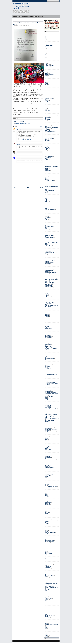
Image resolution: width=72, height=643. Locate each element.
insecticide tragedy (47, 366)
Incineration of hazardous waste (49, 358)
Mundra (46, 437)
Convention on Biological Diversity (49, 190)
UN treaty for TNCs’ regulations (49, 586)
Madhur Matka (19, 129)
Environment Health (47, 281)
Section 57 (46, 524)
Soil (45, 539)
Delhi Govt (46, 219)
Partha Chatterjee (47, 469)
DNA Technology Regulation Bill (49, 237)
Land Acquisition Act (48, 405)
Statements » (34, 16)
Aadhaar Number (47, 76)
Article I (46, 108)
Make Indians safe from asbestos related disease (52, 418)
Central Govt (46, 151)
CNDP (46, 177)
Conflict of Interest (47, 181)
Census (46, 150)
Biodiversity (46, 132)
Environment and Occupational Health (50, 278)
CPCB (46, 207)
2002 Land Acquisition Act (48, 45)
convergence (46, 191)
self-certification (47, 529)
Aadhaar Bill (46, 75)
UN (45, 582)
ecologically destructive (48, 255)
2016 (45, 49)
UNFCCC (46, 591)
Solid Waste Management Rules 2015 (50, 541)
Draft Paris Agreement (48, 251)
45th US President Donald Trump (49, 65)
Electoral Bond (47, 261)
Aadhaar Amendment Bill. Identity (49, 74)
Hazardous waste (47, 335)
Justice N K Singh (47, 390)
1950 (45, 36)
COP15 (46, 200)
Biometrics (46, 139)
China (45, 160)
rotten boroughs (47, 512)
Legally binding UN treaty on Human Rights (51, 408)
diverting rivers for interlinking (49, 235)
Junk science (47, 385)
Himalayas (46, 343)
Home (14, 0)
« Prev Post (14, 187)
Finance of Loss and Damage (49, 302)
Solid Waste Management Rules (49, 540)
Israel (45, 373)
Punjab (46, 494)
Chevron (46, 158)
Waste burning (47, 616)
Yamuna (46, 634)
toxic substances (47, 567)
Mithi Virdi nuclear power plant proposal (50, 431)
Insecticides (46, 367)
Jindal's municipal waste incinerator (50, 382)
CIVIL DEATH (46, 169)
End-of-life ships (47, 271)
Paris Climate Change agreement (49, 467)
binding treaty (47, 129)
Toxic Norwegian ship (48, 566)
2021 (45, 54)
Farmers (46, 297)
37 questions (46, 62)
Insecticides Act (47, 369)
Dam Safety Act (47, 211)
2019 (45, 53)
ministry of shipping (47, 430)
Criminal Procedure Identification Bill (50, 209)
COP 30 (46, 199)
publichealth (46, 493)
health (46, 338)
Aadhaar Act (46, 73)
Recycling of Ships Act (48, 501)
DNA (45, 236)
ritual (45, 511)
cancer (46, 146)
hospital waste (47, 349)
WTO (45, 633)
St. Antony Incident (47, 542)
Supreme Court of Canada (48, 553)
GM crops (46, 325)
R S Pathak (46, 495)
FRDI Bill (46, 304)
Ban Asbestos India (47, 117)
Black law (46, 141)
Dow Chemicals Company (48, 245)
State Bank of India (47, 543)
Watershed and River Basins (49, 622)
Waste (46, 614)
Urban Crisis (46, 599)
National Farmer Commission (49, 441)
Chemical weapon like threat (49, 156)
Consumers (46, 189)
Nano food (46, 439)
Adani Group (46, 81)
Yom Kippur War (47, 635)
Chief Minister (47, 159)
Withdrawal (46, 627)
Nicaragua (46, 450)
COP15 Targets (47, 201)
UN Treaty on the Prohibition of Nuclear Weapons (51, 587)
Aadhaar (46, 72)
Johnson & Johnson (47, 384)
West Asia (46, 623)
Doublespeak (46, 244)
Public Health (46, 492)
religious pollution (47, 504)
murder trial (46, 438)
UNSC (46, 597)
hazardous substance (48, 334)
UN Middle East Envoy (48, 585)
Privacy (46, 485)
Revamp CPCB (47, 506)
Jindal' (46, 381)
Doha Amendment (47, 238)
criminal (46, 208)
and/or (46, 99)
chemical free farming (48, 155)
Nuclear (46, 455)
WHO (45, 626)
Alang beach (46, 92)
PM (45, 477)
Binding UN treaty (47, 130)
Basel (45, 118)
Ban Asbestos (47, 116)
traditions (46, 573)
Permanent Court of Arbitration (49, 473)
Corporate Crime (47, 206)
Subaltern (46, 550)
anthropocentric (47, 100)
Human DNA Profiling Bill (48, 350)
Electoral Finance (47, 263)
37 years (46, 63)
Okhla (45, 458)
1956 (45, 38)
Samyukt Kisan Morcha (18, 123)
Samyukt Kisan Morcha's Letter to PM (19, 121)
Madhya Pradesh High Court (49, 416)
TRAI (45, 574)
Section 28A (46, 523)
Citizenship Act (47, 168)
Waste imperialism (47, 617)
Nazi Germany (47, 446)
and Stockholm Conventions (49, 98)
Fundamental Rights (47, 308)
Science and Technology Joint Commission (51, 520)
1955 (45, 37)
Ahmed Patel (46, 85)
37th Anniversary (47, 64)
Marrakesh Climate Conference (49, 420)
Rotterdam (46, 513)
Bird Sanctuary (47, 140)
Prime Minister (47, 484)
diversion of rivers (47, 234)
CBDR (46, 149)
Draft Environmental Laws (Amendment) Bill (51, 250)
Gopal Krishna (47, 326)
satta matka (18, 144)
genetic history (47, 316)
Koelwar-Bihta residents (48, 399)
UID (45, 578)
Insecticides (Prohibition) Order (49, 368)
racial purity (46, 496)
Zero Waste (46, 636)
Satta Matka (18, 140)
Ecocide (46, 254)
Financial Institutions (48, 303)
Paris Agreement (47, 466)
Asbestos (46, 109)
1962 (45, 39)
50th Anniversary (47, 66)
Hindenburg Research (48, 344)
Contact (19, 16)
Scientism (46, 521)
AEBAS (46, 82)
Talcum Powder (47, 559)
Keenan (46, 397)
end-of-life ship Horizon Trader (49, 269)
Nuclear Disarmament (48, 457)
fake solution (46, 293)
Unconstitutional (47, 589)
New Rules (46, 448)
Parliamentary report (48, 468)
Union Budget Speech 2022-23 (49, 592)
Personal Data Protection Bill (49, 474)
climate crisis (47, 171)
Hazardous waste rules (48, 337)
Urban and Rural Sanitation (48, 598)
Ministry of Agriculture (48, 428)
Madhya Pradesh (47, 413)
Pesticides (46, 476)
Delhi (45, 218)
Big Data (46, 126)
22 (45, 58)
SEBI (45, 522)
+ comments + (40, 126)
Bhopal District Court (48, 125)
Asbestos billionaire (47, 110)
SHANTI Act (46, 531)
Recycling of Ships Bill (48, 502)
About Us (15, 16)
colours (46, 178)
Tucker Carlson (47, 577)
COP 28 (46, 197)
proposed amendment (48, 487)
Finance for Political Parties (48, 301)
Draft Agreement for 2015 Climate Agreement (51, 246)
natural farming (47, 445)
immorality (46, 356)
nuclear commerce (47, 456)
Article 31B (46, 107)
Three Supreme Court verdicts (49, 564)
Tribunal (46, 576)
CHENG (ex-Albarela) (48, 157)
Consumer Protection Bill (48, 188)
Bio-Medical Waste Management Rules (50, 131)
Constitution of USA (47, 185)
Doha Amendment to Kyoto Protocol (50, 239)
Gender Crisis (47, 315)
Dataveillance (47, 215)
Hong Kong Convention (48, 346)
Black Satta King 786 (22, 139)
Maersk (46, 417)
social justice (46, 538)
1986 (45, 44)
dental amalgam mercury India (49, 220)
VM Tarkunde (46, 613)
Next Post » (41, 187)
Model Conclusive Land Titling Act (49, 432)
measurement (47, 421)
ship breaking (47, 533)
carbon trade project (47, 148)
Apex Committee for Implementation (50, 102)
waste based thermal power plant (49, 615)
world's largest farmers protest (26, 123)
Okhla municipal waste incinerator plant (50, 459)
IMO (45, 357)
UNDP (46, 590)
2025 (45, 57)
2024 (45, 56)
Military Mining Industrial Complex (49, 427)
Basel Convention (47, 119)
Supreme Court (47, 552)
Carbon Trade (47, 147)
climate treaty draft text (48, 176)
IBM (45, 355)
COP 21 (46, 192)
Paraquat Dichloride (47, 465)
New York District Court (48, 449)
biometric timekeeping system (49, 138)
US (45, 600)
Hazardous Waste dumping (48, 336)
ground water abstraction (48, 328)
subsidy (46, 551)
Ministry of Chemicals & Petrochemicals (50, 429)
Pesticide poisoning (47, 475)
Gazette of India (47, 314)
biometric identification (48, 137)
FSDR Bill (46, 307)
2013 (45, 47)
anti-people (46, 101)
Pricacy (46, 483)
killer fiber (46, 398)
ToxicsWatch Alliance (48, 568)
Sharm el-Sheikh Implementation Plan (50, 532)
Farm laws (46, 295)
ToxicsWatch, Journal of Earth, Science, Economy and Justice (21, 5)
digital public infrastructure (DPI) (49, 226)
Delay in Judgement (47, 217)
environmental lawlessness (48, 285)
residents (46, 505)
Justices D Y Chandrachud (48, 396)
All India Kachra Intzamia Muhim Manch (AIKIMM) (51, 93)
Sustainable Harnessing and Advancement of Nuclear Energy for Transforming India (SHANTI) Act (51, 558)
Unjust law (46, 596)
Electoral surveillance (48, 264)
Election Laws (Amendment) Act (49, 260)
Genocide (46, 317)
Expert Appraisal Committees (49, 292)
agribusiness (46, 83)
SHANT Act (46, 530)
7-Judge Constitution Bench (49, 67)
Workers (46, 628)
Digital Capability (47, 225)
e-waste (46, 253)
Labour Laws (46, 404)
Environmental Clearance (48, 284)
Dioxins (46, 228)
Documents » (40, 16)
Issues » (24, 16)
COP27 (46, 202)
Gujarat (46, 329)
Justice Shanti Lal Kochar (48, 391)
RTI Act (46, 515)
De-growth (46, 216)
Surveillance (46, 554)
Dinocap (46, 227)
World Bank (46, 629)
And (45, 97)
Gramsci (46, 327)
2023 (45, 55)
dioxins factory (47, 229)
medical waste (47, 422)
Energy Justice (47, 273)
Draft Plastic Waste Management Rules (50, 252)
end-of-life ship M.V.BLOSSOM (49, 270)
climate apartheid (47, 170)
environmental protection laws (49, 287)
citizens (46, 165)
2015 (45, 48)
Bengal (46, 120)
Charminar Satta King (29, 139)
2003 (45, 46)
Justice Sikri (46, 395)
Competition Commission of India (49, 180)
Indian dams (46, 365)
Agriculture (46, 84)
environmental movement (48, 286)
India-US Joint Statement (48, 364)
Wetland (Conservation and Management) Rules (51, 624)
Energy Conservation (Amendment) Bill (50, 272)
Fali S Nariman (47, 294)
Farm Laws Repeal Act (48, 296)
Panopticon (46, 464)
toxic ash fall (46, 565)
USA (45, 601)
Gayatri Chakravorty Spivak (49, 313)
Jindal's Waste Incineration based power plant (51, 383)
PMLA (45, 478)
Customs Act (46, 210)
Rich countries (47, 510)
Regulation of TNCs (47, 503)
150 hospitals (47, 35)
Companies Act (47, 179)
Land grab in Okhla (47, 406)
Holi (45, 345)
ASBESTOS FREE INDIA (48, 111)
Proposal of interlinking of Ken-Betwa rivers (51, 486)
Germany (46, 318)
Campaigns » (29, 16)
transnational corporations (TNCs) (49, 575)
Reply (14, 145)
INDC (45, 359)
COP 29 (46, 198)
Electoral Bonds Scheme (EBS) (49, 262)
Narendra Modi (47, 440)
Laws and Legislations (48, 407)
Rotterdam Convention (48, 514)
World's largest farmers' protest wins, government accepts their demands (26, 23)
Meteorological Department (48, 423)
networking (46, 447)
